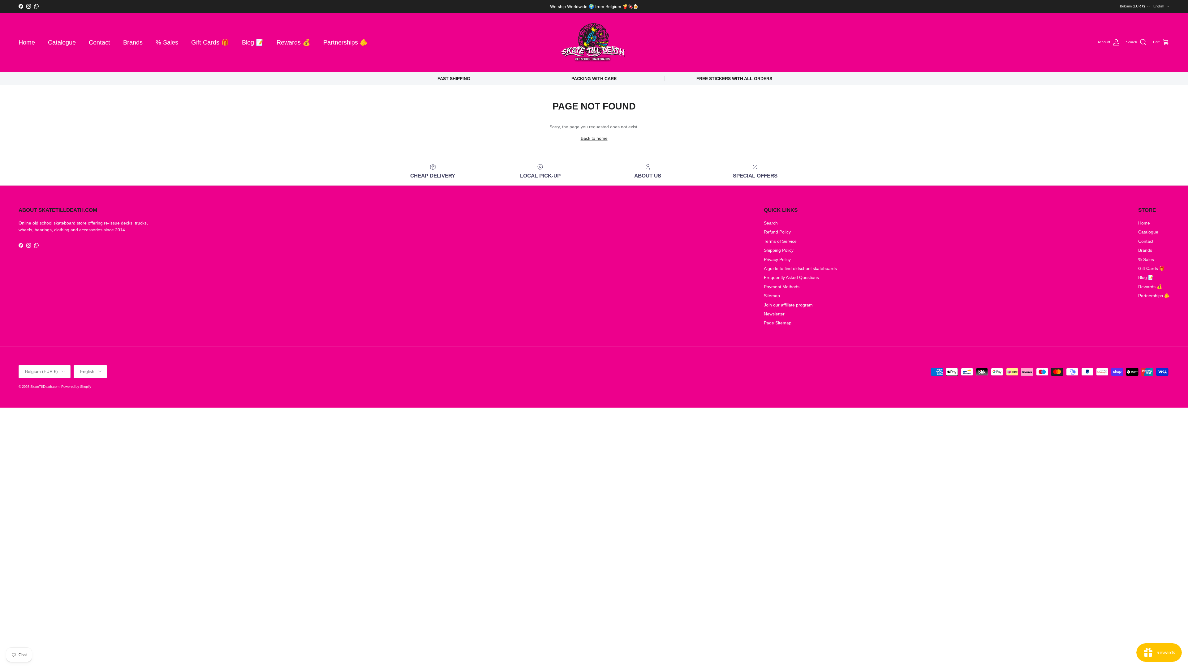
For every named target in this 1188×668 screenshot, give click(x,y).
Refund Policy (777, 231)
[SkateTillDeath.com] (594, 42)
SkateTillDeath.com (44, 386)
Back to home (594, 138)
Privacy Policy (777, 259)
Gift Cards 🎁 (210, 42)
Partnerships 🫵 (345, 42)
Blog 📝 (253, 42)
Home (27, 42)
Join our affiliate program (788, 304)
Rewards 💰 (293, 42)
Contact (99, 42)
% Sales (167, 42)
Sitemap (772, 295)
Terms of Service (780, 241)
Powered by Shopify (76, 386)
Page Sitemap (777, 322)
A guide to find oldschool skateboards (800, 268)
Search (771, 223)
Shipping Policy (779, 250)
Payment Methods (781, 286)
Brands (133, 42)
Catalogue (62, 42)
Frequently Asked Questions (791, 277)
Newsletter (774, 313)
